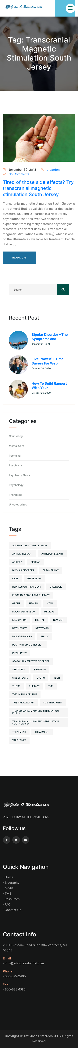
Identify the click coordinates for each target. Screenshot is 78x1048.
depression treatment (26, 586)
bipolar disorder (23, 570)
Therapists (15, 494)
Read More (19, 257)
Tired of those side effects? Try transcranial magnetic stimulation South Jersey (38, 188)
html (50, 603)
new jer (58, 619)
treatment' (42, 731)
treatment (19, 731)
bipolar (35, 562)
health (33, 603)
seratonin (18, 669)
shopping (40, 669)
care (15, 578)
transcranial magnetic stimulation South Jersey (35, 722)
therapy (34, 686)
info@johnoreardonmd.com (24, 963)
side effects (20, 677)
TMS (8, 893)
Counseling (16, 436)
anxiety (17, 562)
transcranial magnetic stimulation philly (35, 712)
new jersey (19, 628)
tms (50, 686)
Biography (12, 882)
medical (49, 611)
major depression (23, 611)
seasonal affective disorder (30, 661)
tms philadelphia (23, 702)
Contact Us (13, 910)
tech (57, 677)
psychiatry (19, 653)
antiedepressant (52, 553)
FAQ (7, 904)
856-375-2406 (15, 976)
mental (39, 619)
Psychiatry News (19, 475)
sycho (41, 677)
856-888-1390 (15, 989)
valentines (19, 740)
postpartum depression (27, 644)
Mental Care (16, 446)
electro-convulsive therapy (31, 595)
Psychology (16, 485)
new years (42, 628)
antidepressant (22, 553)
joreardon (52, 169)
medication (19, 619)
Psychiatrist (16, 465)
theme (16, 686)
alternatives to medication (29, 545)
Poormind (15, 455)
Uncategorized (18, 504)
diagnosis (56, 586)
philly (44, 636)
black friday (51, 570)
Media (9, 888)
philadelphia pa (22, 636)
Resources (12, 899)
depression (34, 578)
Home (9, 877)
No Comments (18, 174)
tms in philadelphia (24, 694)
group (16, 603)
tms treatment (52, 702)
